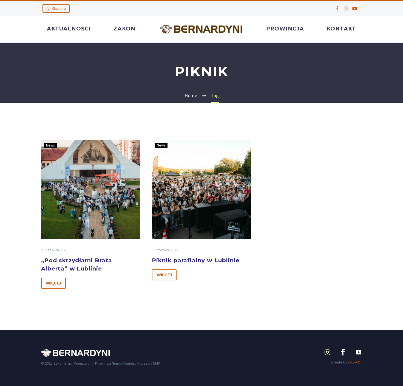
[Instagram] (346, 8)
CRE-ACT (355, 362)
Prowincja (285, 29)
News (50, 145)
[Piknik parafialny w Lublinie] (201, 189)
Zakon (124, 29)
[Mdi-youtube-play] (358, 352)
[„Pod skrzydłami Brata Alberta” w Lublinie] (90, 189)
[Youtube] (354, 8)
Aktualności (69, 29)
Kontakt (341, 29)
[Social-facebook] (337, 8)
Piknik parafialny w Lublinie (196, 260)
